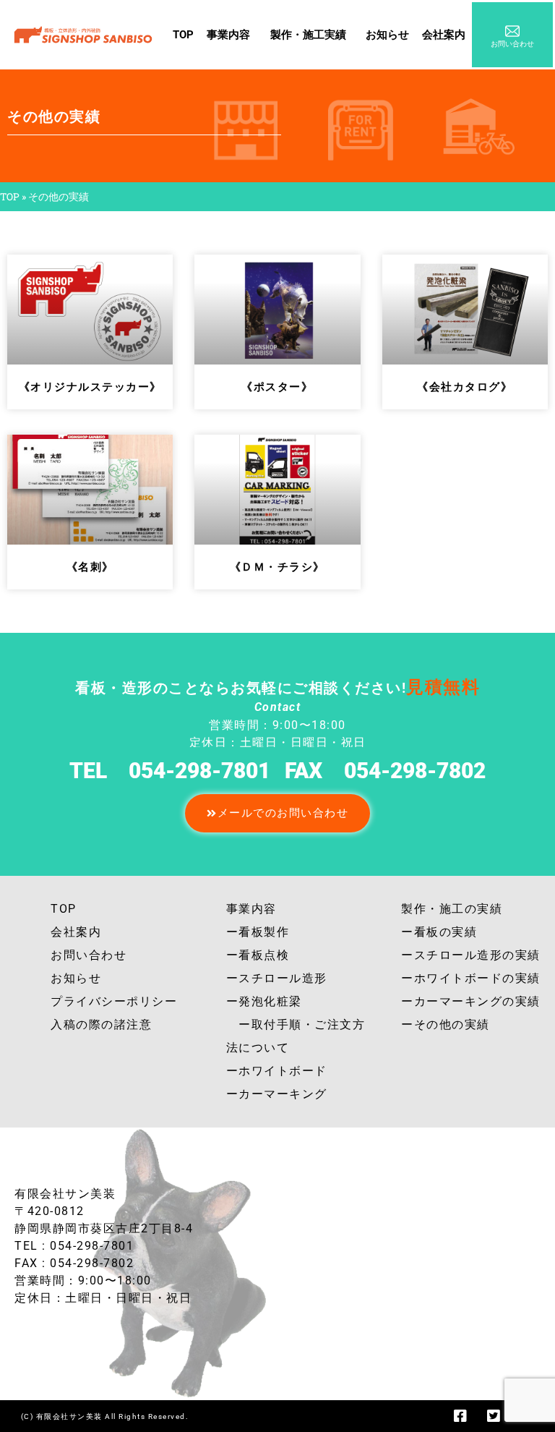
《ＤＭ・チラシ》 (277, 567)
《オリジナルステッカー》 (90, 386)
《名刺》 (90, 567)
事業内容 (228, 34)
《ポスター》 (277, 386)
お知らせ (387, 34)
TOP (183, 34)
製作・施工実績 (308, 34)
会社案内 (443, 34)
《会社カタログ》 (464, 386)
